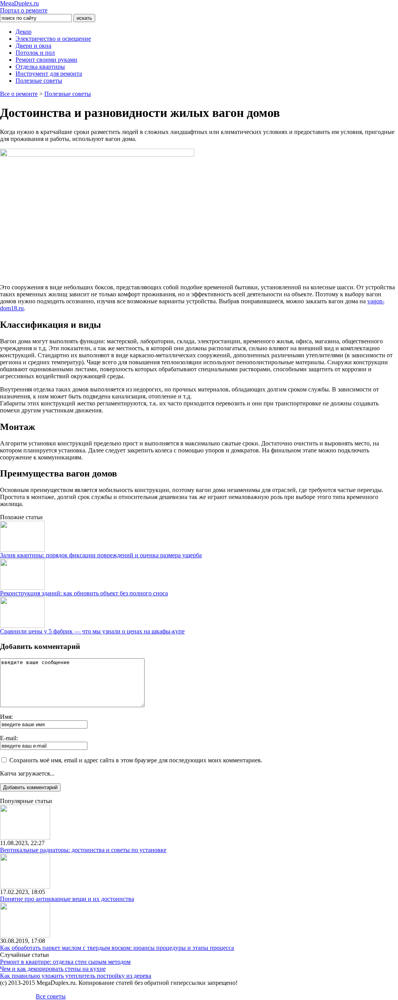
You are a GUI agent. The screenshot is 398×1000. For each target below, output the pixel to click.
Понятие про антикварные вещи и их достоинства (67, 899)
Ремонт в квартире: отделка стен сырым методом (65, 961)
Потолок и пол (35, 52)
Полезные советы (39, 80)
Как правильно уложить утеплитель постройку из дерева (75, 975)
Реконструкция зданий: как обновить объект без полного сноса (84, 593)
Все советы (51, 996)
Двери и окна (33, 45)
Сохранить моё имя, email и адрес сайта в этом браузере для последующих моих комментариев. (135, 760)
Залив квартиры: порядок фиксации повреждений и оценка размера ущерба (101, 555)
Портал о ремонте (23, 7)
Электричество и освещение (53, 38)
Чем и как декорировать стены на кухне (53, 968)
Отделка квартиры (40, 66)
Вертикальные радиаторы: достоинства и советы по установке (83, 850)
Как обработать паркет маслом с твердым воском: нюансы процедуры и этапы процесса (117, 947)
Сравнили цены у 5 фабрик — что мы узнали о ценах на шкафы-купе (92, 631)
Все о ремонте (19, 93)
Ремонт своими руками (46, 59)
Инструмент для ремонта (49, 73)
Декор (23, 31)
